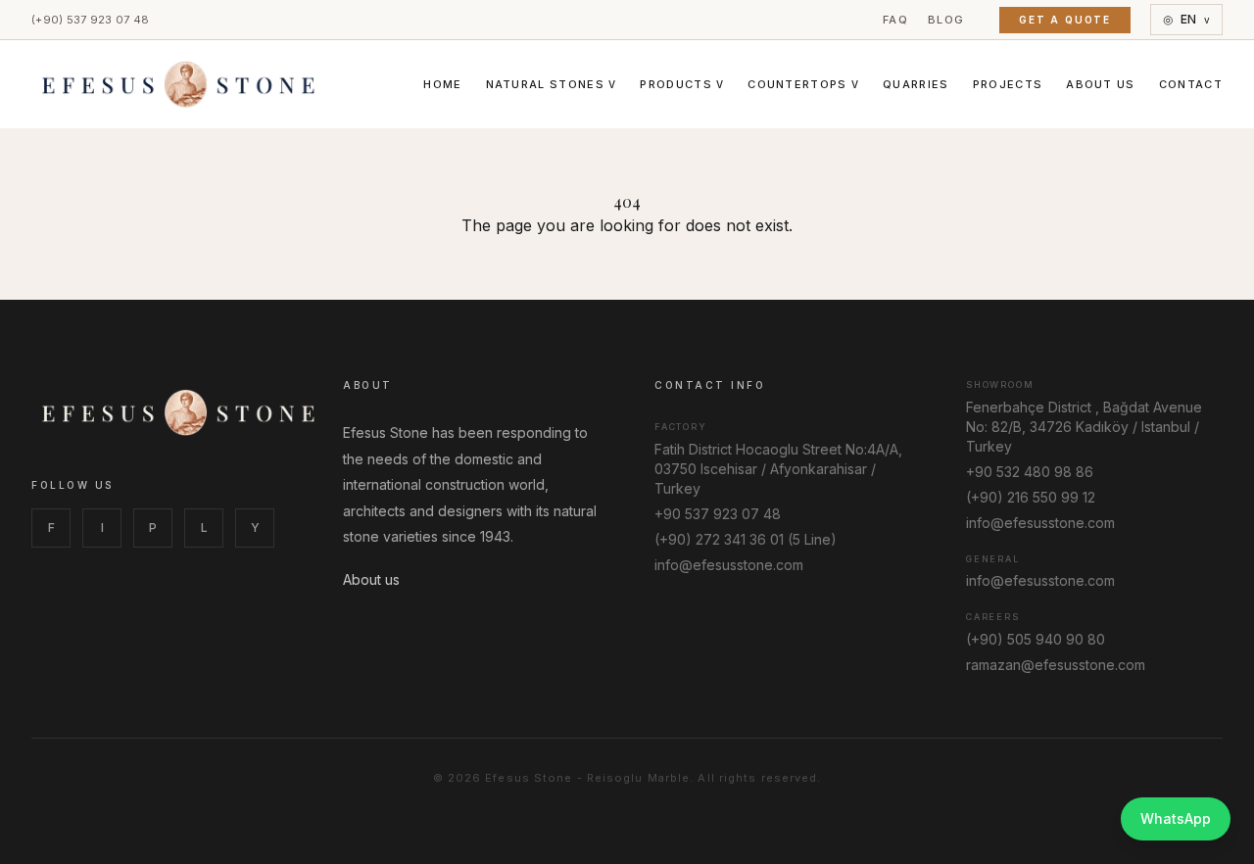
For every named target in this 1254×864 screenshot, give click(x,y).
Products (682, 84)
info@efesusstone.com (728, 564)
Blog (946, 19)
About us (371, 579)
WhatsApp (1175, 818)
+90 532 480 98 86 (1029, 471)
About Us (1100, 84)
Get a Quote (1065, 19)
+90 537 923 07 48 (717, 513)
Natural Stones (551, 84)
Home (442, 84)
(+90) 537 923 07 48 (90, 19)
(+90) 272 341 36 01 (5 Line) (745, 539)
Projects (1008, 84)
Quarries (916, 84)
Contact (1191, 84)
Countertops (803, 84)
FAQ (895, 19)
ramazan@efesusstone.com (1055, 664)
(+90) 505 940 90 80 (1035, 639)
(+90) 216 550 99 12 (1030, 497)
